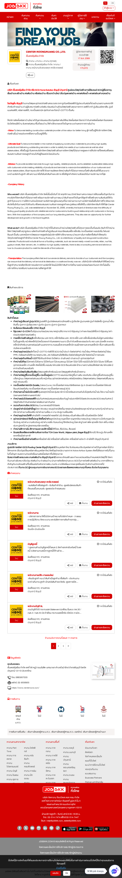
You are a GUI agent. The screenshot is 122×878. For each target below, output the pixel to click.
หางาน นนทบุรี (69, 752)
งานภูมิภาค (68, 15)
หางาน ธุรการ (12, 779)
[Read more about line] (51, 827)
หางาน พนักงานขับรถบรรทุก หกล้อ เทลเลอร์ (44, 68)
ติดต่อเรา (89, 752)
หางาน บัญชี (12, 771)
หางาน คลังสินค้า (28, 757)
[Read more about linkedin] (45, 827)
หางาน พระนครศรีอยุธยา (69, 768)
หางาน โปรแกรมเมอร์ (12, 765)
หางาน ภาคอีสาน (50, 769)
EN (113, 3)
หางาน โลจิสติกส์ (30, 749)
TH (105, 3)
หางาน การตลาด (11, 757)
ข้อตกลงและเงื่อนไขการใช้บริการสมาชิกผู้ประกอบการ (61, 847)
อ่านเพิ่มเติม (61, 867)
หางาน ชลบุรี (68, 748)
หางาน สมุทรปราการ (69, 781)
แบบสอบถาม (90, 774)
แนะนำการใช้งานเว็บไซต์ (95, 765)
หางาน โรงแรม (12, 775)
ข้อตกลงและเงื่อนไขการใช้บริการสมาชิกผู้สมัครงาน (61, 853)
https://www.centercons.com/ (25, 688)
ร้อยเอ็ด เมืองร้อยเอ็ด (36, 529)
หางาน (31, 61)
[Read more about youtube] (32, 827)
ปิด (66, 873)
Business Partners (93, 778)
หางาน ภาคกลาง (50, 749)
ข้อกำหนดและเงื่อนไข (93, 756)
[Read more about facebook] (19, 827)
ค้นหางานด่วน (26, 17)
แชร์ (31, 75)
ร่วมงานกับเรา (91, 748)
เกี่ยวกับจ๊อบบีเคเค (110, 17)
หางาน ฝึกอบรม (28, 777)
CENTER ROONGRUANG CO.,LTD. (46, 52)
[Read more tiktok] (57, 827)
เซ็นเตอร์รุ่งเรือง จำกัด (35, 56)
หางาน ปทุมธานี (67, 758)
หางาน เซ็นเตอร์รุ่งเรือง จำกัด (40, 64)
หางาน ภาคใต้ (51, 755)
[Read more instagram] (38, 827)
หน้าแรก (10, 17)
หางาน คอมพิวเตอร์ (29, 765)
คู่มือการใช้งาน (82, 17)
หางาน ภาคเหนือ (50, 761)
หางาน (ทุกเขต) (50, 61)
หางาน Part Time (11, 749)
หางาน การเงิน (30, 771)
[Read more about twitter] (25, 827)
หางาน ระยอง (68, 775)
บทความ (95, 17)
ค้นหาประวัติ (54, 17)
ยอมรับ (56, 873)
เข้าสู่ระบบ (108, 8)
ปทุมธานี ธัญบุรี (34, 498)
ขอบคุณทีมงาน (91, 769)
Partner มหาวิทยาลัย (94, 782)
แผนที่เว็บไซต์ (90, 761)
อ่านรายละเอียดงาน (102, 503)
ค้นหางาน (40, 15)
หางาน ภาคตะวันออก (50, 777)
